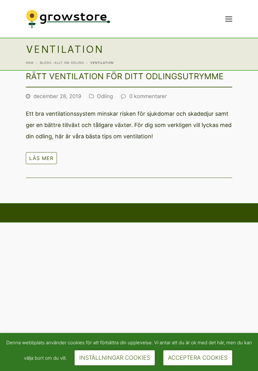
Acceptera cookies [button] (197, 357)
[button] (228, 19)
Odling (105, 96)
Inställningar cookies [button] (114, 357)
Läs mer (41, 158)
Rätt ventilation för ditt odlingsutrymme (125, 76)
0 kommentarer (148, 96)
